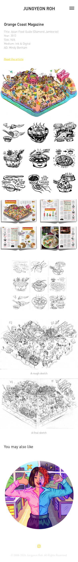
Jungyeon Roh (39, 8)
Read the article (13, 59)
